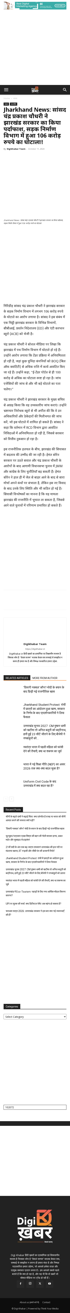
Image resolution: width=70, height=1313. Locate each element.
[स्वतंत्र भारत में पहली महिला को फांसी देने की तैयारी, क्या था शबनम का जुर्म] (13, 751)
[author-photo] (35, 639)
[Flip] (65, 162)
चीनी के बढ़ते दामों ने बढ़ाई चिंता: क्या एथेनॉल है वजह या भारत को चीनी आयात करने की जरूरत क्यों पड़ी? (36, 818)
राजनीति (13, 104)
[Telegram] (56, 162)
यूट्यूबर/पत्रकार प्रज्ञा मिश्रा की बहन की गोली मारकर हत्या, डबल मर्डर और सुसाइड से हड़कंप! (34, 838)
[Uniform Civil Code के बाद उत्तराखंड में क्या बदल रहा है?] (13, 786)
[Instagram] (30, 1284)
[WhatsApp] (32, 162)
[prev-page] (6, 799)
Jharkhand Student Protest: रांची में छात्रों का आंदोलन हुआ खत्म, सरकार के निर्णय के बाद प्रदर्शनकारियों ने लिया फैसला (34, 860)
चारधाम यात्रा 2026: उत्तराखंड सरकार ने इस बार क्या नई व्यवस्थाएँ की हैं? (35, 913)
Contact (46, 1302)
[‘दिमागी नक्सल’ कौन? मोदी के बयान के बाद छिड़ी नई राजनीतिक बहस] (13, 691)
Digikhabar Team (16, 148)
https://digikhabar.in (35, 649)
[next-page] (11, 799)
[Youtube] (49, 1284)
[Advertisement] (35, 48)
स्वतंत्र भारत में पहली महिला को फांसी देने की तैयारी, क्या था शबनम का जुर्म (36, 882)
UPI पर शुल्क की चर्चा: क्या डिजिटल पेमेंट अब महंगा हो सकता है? (33, 903)
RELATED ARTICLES (17, 678)
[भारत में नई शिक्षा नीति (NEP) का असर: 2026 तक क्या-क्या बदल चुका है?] (13, 768)
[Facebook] (7, 162)
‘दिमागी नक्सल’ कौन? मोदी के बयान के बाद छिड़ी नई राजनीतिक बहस (35, 828)
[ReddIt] (48, 162)
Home (7, 98)
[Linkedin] (40, 162)
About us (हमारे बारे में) (29, 1302)
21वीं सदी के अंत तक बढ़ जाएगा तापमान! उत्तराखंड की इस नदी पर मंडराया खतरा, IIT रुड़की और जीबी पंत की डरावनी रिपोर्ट (34, 849)
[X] (15, 162)
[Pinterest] (23, 162)
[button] (6, 90)
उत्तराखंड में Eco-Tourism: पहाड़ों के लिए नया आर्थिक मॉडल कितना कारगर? (36, 893)
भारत (15, 98)
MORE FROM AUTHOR (44, 678)
